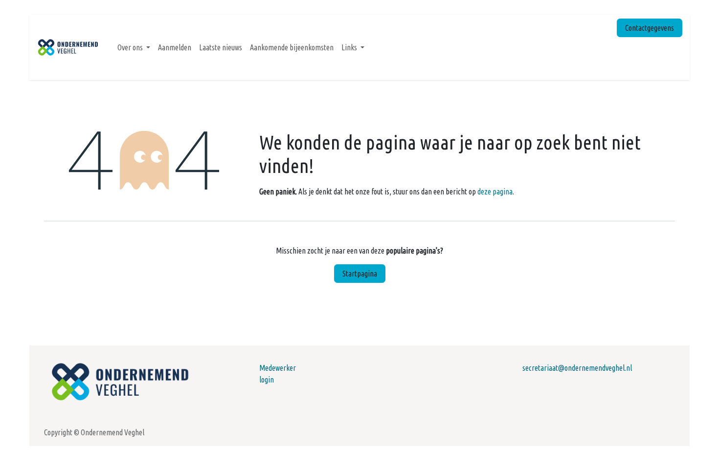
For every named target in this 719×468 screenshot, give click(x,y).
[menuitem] (133, 47)
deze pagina (495, 191)
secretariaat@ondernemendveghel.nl (577, 367)
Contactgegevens (649, 27)
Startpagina (359, 273)
